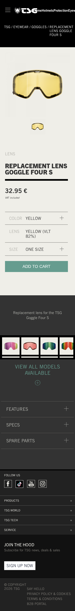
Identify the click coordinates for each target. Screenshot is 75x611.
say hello (35, 589)
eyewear (21, 27)
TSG (7, 27)
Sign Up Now (19, 565)
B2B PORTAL (37, 604)
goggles (39, 27)
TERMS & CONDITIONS (44, 599)
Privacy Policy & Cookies (49, 594)
